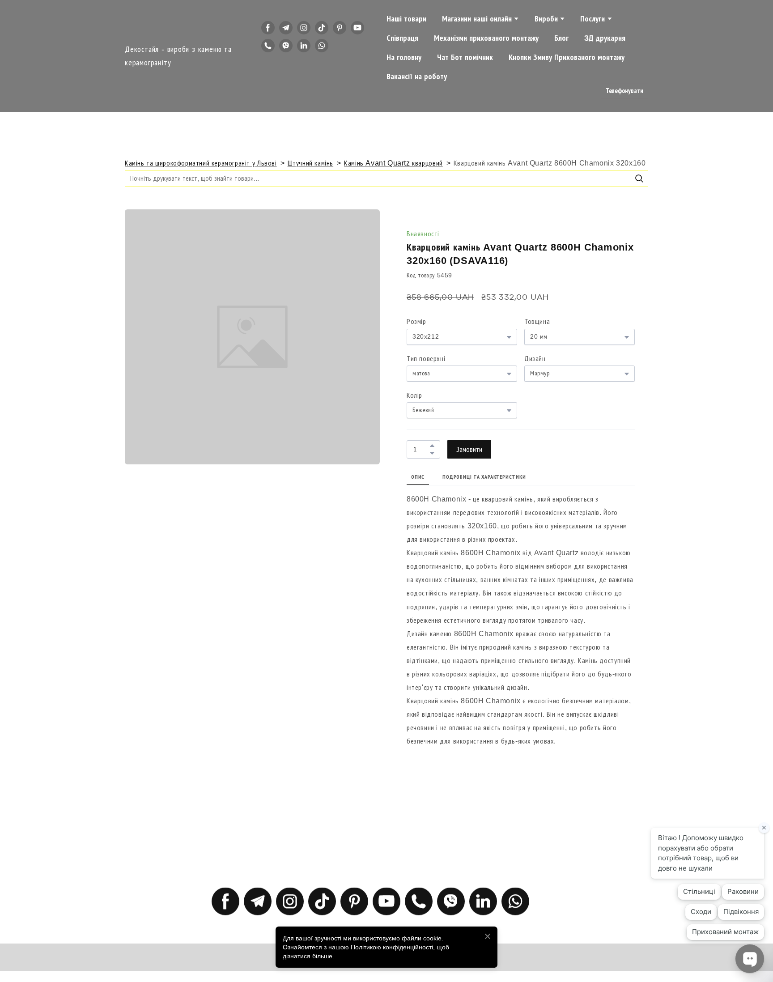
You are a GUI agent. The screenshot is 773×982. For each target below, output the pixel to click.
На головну (403, 57)
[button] (268, 27)
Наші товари (406, 18)
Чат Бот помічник (465, 57)
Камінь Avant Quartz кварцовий (393, 163)
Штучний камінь (311, 163)
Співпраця (402, 38)
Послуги (592, 18)
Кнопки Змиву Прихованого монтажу (566, 57)
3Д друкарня (604, 38)
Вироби (546, 18)
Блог (561, 38)
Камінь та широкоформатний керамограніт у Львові (201, 163)
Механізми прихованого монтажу (486, 38)
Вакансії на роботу (416, 76)
